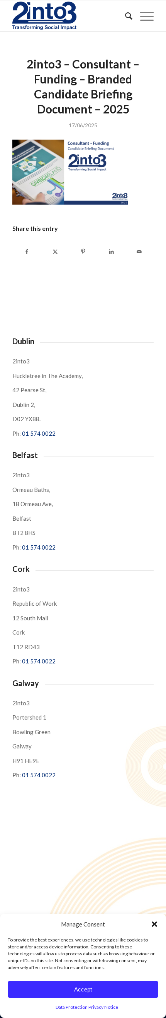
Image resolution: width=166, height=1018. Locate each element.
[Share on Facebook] (27, 251)
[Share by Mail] (139, 251)
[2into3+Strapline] (68, 15)
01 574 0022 (39, 433)
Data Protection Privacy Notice (87, 1007)
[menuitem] (124, 15)
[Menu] (143, 15)
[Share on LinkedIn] (111, 251)
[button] (154, 924)
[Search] (124, 15)
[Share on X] (55, 251)
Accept (83, 989)
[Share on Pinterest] (83, 251)
